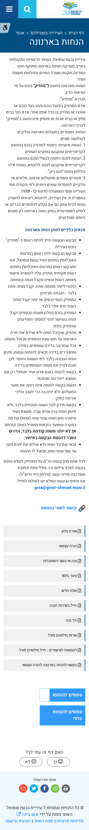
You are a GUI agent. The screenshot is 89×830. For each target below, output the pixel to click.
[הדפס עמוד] (66, 789)
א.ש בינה (28, 814)
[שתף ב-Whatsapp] (55, 789)
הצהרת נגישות (18, 821)
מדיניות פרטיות (69, 821)
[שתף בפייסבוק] (45, 789)
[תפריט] (9, 9)
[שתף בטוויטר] (34, 789)
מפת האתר (43, 821)
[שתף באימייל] (23, 789)
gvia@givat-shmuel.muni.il (59, 488)
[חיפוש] (27, 9)
